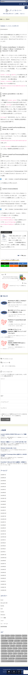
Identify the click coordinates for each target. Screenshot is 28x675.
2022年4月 (3, 531)
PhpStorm (17, 650)
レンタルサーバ (5, 661)
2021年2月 (3, 548)
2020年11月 (3, 554)
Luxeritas (18, 645)
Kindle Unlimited (5, 645)
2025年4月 (3, 483)
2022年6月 (3, 525)
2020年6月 (3, 566)
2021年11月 (3, 534)
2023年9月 (3, 501)
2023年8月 (3, 504)
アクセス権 (11, 658)
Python (2, 611)
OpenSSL (4, 650)
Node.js (15, 648)
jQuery (25, 643)
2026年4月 (3, 477)
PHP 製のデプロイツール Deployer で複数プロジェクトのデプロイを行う (17, 331)
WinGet (24, 656)
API (3, 635)
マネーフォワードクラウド (21, 658)
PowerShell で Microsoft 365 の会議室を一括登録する (14, 462)
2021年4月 (3, 542)
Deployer (4, 638)
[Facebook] (14, 263)
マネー (2, 620)
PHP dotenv (11, 650)
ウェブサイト (4, 408)
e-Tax (11, 640)
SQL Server (21, 653)
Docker (25, 638)
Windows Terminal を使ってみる (8, 448)
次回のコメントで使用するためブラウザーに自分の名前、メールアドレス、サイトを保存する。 (14, 414)
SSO (26, 653)
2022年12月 (3, 513)
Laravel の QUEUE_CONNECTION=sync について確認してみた (16, 342)
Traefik (12, 656)
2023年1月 (3, 510)
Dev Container (11, 638)
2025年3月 (3, 486)
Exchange (23, 640)
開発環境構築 (4, 626)
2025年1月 (3, 489)
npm (20, 648)
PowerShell (24, 650)
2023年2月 (3, 507)
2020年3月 (3, 575)
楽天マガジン (18, 661)
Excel (2, 600)
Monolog (3, 648)
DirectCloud (18, 638)
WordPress (4, 658)
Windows (3, 614)
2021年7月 (3, 540)
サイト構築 (3, 617)
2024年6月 (3, 492)
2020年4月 (3, 572)
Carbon (5, 37)
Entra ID (16, 640)
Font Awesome (5, 643)
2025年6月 (3, 480)
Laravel (12, 645)
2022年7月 (3, 522)
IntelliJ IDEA (20, 643)
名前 (2, 396)
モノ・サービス (4, 623)
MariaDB (24, 645)
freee (11, 643)
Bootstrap (7, 635)
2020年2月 (3, 578)
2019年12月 (3, 584)
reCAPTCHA (4, 653)
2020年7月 (3, 563)
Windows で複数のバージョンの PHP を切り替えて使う (14, 442)
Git (14, 643)
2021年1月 (3, 551)
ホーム (3, 19)
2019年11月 (3, 587)
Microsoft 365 (4, 603)
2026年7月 (3, 474)
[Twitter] (5, 263)
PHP (8, 19)
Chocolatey (18, 635)
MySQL (2, 605)
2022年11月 (3, 516)
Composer (25, 635)
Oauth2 (25, 648)
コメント (3, 378)
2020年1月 (3, 581)
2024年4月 (3, 495)
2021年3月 (3, 545)
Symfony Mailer (5, 656)
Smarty (15, 653)
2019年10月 (3, 590)
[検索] (26, 1)
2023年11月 (3, 498)
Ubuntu (18, 656)
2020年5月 (3, 569)
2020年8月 (3, 560)
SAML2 (10, 653)
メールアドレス (5, 402)
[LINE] (5, 266)
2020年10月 (3, 557)
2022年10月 (3, 519)
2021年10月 (3, 537)
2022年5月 (3, 528)
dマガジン (4, 640)
